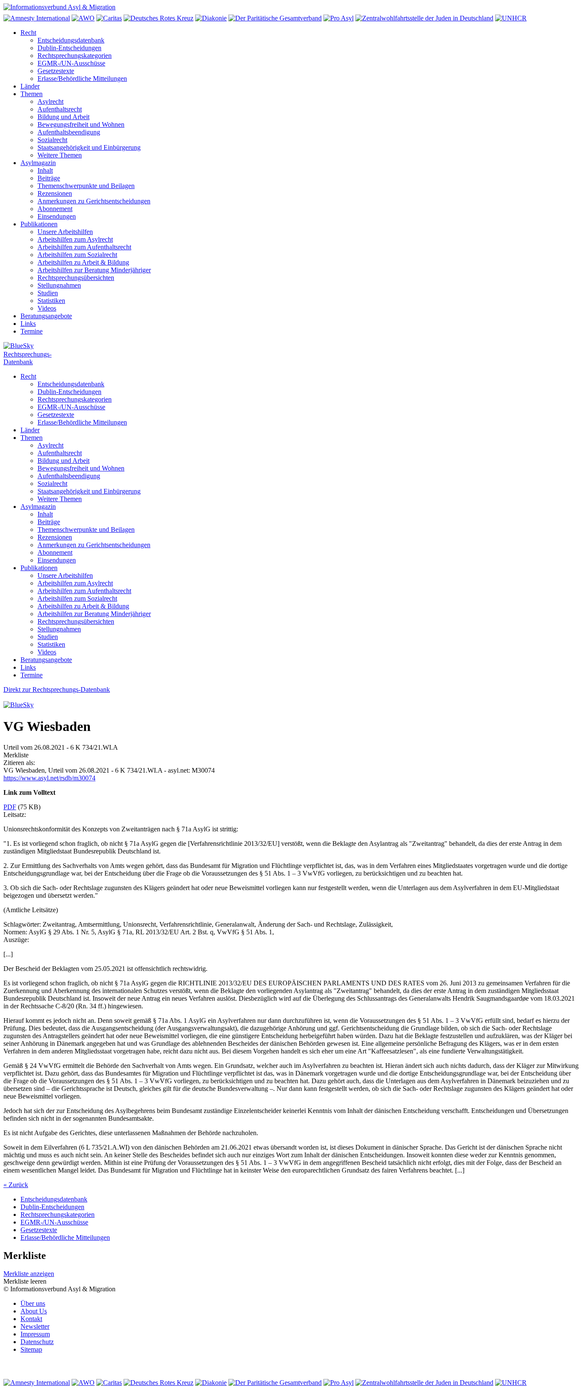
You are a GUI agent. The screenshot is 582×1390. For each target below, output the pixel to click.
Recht (28, 32)
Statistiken (51, 300)
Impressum (35, 1334)
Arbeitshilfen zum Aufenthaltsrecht (84, 247)
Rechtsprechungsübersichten (75, 277)
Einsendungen (56, 216)
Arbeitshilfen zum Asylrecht (75, 239)
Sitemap (31, 1349)
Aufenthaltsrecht (59, 109)
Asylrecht (50, 101)
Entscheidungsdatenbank (70, 40)
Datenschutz (37, 1341)
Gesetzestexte (55, 70)
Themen (31, 93)
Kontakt (31, 1318)
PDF (9, 807)
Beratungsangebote (46, 316)
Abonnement (54, 208)
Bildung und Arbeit (63, 116)
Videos (46, 308)
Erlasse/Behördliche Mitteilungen (82, 78)
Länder (30, 86)
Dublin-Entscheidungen (69, 47)
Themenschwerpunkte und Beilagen (86, 185)
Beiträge (48, 178)
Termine (31, 331)
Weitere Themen (59, 155)
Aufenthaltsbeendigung (68, 132)
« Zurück (15, 1184)
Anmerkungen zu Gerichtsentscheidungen (93, 201)
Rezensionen (54, 193)
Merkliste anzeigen (28, 1273)
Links (28, 323)
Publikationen (39, 224)
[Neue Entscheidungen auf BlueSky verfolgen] (291, 346)
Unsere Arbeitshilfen (65, 231)
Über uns (32, 1303)
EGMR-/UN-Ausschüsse (71, 63)
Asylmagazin (38, 162)
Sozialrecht (52, 139)
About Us (33, 1311)
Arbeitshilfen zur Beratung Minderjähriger (94, 270)
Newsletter (34, 1326)
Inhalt (45, 170)
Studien (47, 293)
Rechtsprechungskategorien (74, 55)
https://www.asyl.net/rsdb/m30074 (49, 778)
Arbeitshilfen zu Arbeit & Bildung (83, 262)
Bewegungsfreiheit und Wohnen (80, 124)
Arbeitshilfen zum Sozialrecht (77, 254)
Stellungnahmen (59, 285)
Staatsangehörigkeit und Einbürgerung (89, 147)
